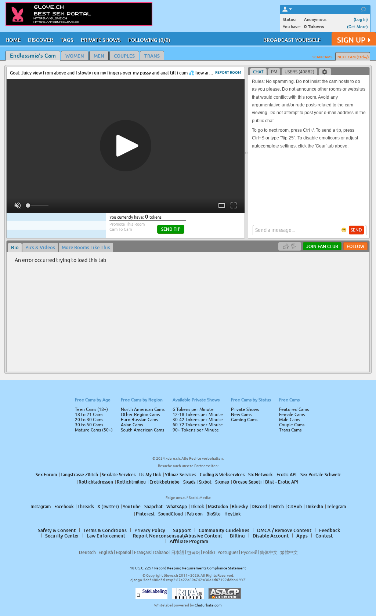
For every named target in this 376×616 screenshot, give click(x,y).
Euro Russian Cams (139, 419)
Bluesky (240, 506)
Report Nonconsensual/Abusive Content (177, 536)
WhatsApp (176, 506)
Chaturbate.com (208, 605)
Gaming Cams (244, 419)
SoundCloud (170, 514)
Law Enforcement (106, 536)
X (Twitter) (108, 506)
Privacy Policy (149, 530)
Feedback (329, 530)
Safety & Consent (57, 530)
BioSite (213, 514)
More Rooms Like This (86, 247)
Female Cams (292, 414)
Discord (259, 506)
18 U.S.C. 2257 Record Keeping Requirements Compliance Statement (188, 568)
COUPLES (124, 56)
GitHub (295, 506)
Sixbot (205, 482)
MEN (99, 56)
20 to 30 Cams (89, 419)
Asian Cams (132, 424)
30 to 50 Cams (89, 424)
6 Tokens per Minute (193, 409)
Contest (324, 536)
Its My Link (150, 474)
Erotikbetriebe (164, 482)
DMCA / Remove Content (284, 530)
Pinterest (145, 514)
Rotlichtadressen (96, 482)
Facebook (64, 506)
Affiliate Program (189, 541)
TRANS (152, 56)
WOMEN (74, 56)
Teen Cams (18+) (91, 409)
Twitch (277, 506)
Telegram (336, 506)
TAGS (67, 40)
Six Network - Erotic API (272, 474)
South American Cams (142, 430)
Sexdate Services (118, 474)
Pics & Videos (40, 247)
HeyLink (232, 514)
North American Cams (142, 409)
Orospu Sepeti (247, 482)
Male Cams (289, 419)
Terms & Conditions (105, 530)
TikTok (197, 506)
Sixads (189, 482)
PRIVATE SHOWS (101, 40)
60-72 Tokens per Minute (198, 424)
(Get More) (357, 26)
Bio (15, 247)
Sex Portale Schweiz (320, 474)
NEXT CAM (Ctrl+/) (353, 57)
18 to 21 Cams (89, 414)
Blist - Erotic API (281, 482)
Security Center (62, 536)
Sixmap (222, 482)
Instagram (40, 506)
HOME (13, 40)
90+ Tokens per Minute (196, 430)
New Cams (241, 414)
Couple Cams (291, 424)
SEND (356, 230)
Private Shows (245, 409)
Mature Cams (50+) (94, 430)
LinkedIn (314, 506)
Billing (237, 536)
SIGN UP (351, 40)
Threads (85, 506)
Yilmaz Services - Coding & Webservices (205, 474)
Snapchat (153, 506)
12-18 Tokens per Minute (198, 414)
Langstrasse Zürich (79, 474)
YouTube (132, 506)
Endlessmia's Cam (33, 55)
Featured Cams (294, 409)
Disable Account (271, 536)
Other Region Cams (140, 414)
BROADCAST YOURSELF (292, 40)
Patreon (195, 514)
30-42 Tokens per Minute (198, 419)
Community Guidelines (224, 530)
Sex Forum (46, 474)
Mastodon (218, 506)
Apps (302, 536)
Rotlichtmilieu (131, 482)
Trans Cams (290, 430)
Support (182, 530)
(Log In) (361, 19)
